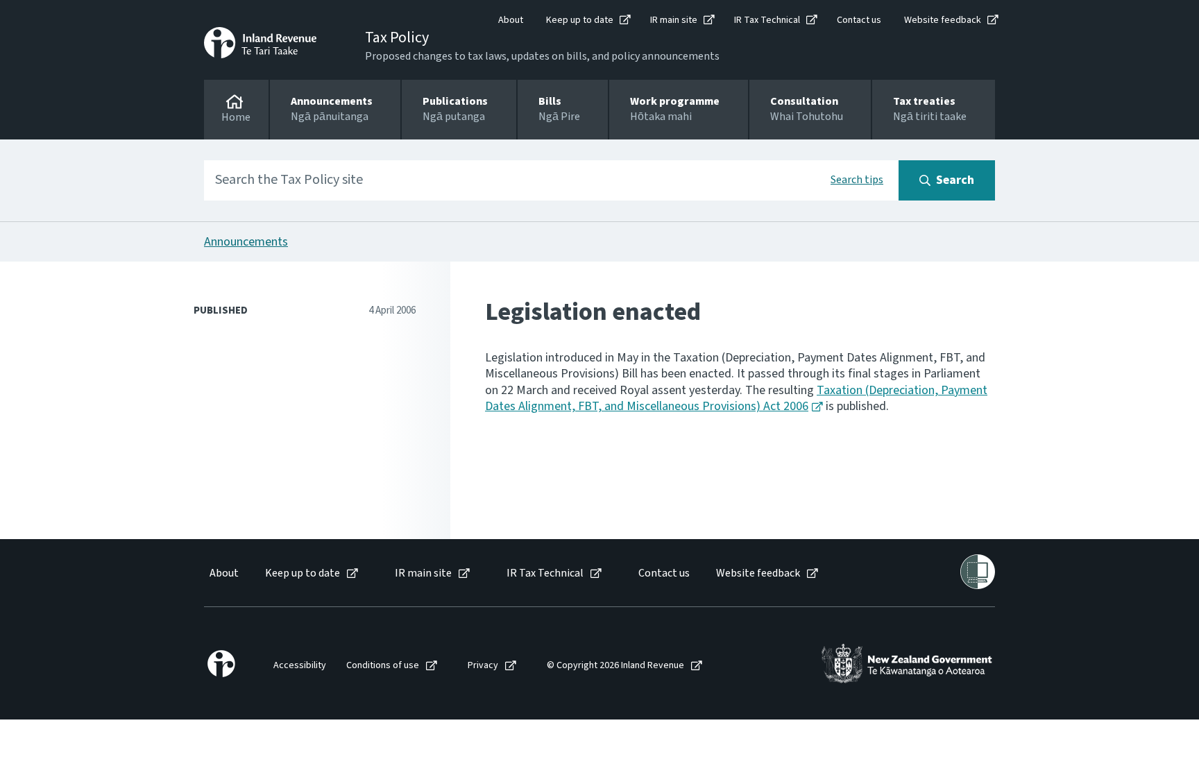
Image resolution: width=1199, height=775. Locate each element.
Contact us (859, 20)
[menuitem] (223, 573)
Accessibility (299, 666)
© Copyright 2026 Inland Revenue (615, 666)
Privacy (483, 666)
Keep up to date (579, 20)
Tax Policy (397, 37)
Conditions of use (382, 666)
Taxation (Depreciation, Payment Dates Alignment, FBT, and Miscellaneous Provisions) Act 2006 (736, 398)
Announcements (246, 241)
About (510, 20)
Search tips (857, 179)
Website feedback (942, 20)
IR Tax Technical (767, 20)
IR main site (673, 20)
